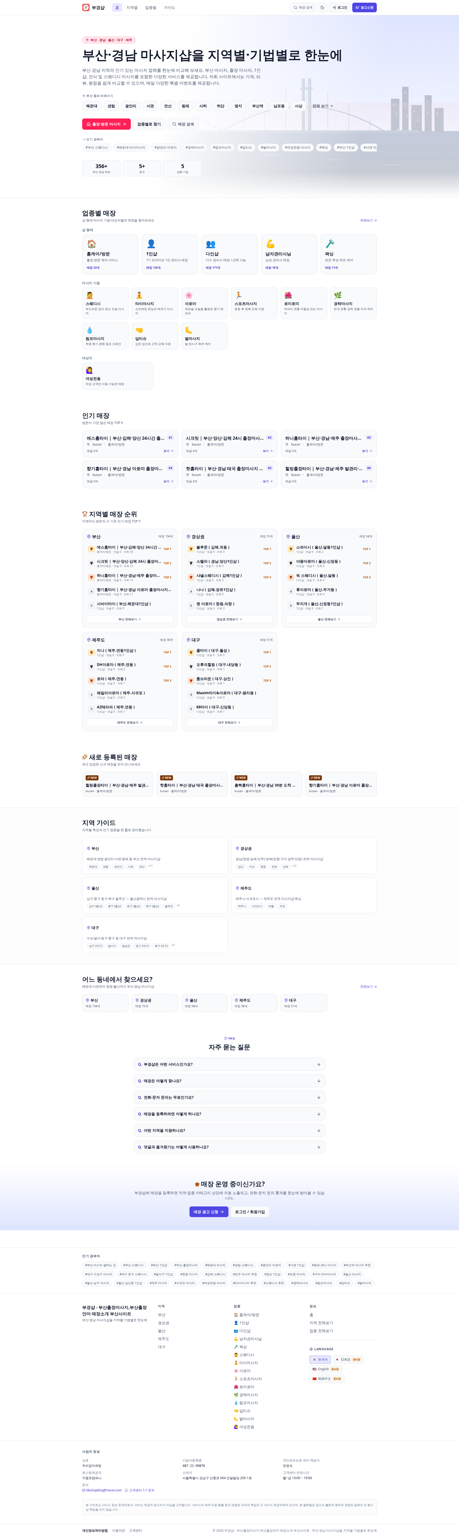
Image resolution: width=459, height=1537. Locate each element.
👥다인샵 (242, 1330)
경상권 (198, 536)
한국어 (320, 1359)
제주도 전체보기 (128, 722)
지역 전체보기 (321, 1322)
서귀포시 (257, 906)
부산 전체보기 (127, 619)
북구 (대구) (161, 946)
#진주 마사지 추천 (245, 1274)
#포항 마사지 (296, 1274)
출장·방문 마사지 (106, 123)
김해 (285, 866)
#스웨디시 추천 (274, 1283)
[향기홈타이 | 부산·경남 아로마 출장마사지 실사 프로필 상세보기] (130, 474)
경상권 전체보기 (227, 619)
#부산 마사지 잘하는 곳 (100, 1265)
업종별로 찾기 (149, 123)
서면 (150, 105)
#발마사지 (268, 147)
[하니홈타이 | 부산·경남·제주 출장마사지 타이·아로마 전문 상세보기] (329, 444)
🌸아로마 (242, 1370)
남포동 (279, 105)
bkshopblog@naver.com (104, 1490)
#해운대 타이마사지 (131, 147)
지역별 (132, 7)
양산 (240, 866)
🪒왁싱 (240, 1346)
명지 (238, 105)
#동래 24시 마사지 (324, 1265)
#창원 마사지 (189, 1274)
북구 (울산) (152, 906)
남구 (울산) (95, 906)
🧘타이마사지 (246, 1362)
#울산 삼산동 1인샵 (129, 1283)
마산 (252, 866)
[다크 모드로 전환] (322, 7)
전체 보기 (320, 105)
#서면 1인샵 (296, 1265)
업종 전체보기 (321, 1330)
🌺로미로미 (244, 1386)
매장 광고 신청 (206, 1211)
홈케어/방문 (116, 444)
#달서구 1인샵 (163, 1274)
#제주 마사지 (158, 1283)
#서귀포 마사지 (185, 1283)
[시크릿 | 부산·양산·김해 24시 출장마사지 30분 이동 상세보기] (229, 444)
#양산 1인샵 (272, 1274)
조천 (282, 906)
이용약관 (118, 1530)
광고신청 (367, 7)
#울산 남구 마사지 (97, 1283)
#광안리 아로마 (166, 147)
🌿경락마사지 (246, 1394)
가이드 (169, 7)
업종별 (150, 7)
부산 (96, 536)
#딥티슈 (246, 147)
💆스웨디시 (244, 1354)
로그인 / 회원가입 (250, 1211)
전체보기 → (368, 220)
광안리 (130, 105)
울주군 (169, 906)
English (325, 1369)
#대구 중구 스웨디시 (133, 1274)
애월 (271, 906)
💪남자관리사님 (248, 1338)
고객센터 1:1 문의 (142, 1490)
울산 (295, 536)
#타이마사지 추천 (244, 1283)
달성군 (126, 946)
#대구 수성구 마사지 (98, 1274)
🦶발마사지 (244, 1418)
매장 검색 (186, 123)
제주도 (98, 640)
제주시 (242, 906)
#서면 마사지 (373, 147)
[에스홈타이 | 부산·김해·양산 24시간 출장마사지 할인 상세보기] (130, 444)
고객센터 (135, 1530)
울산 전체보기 (327, 619)
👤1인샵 (241, 1322)
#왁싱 (323, 147)
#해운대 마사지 (215, 1265)
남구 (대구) (95, 946)
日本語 (347, 1359)
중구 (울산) (114, 906)
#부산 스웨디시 (97, 147)
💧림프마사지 (246, 1402)
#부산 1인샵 (346, 147)
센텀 (111, 105)
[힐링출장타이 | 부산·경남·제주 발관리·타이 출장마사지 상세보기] (329, 474)
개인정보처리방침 (95, 1530)
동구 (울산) (133, 906)
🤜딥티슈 (242, 1410)
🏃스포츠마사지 (248, 1378)
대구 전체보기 (227, 722)
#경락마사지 (195, 147)
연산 (168, 105)
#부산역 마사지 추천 (357, 1265)
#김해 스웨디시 (215, 1274)
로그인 (342, 7)
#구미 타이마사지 (324, 1274)
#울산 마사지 (352, 1274)
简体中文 (326, 1378)
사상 (298, 105)
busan (97, 444)
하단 (220, 105)
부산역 (257, 105)
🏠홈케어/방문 (246, 1314)
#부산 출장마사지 (186, 1265)
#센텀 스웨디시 (243, 1265)
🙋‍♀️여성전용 (244, 1426)
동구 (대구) (142, 946)
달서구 (112, 946)
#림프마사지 (222, 147)
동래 (185, 105)
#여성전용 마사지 (297, 147)
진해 (274, 866)
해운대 (91, 105)
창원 (263, 866)
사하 (203, 105)
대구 (196, 640)
